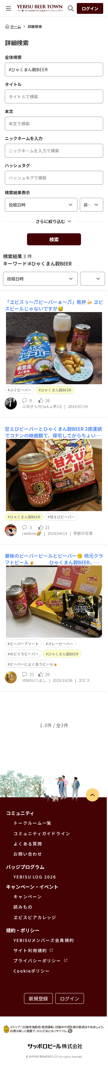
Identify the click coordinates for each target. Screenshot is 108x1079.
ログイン (90, 8)
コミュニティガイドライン (42, 833)
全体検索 (13, 57)
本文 (9, 111)
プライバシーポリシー (37, 961)
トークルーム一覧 (33, 823)
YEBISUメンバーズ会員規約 (44, 940)
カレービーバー (60, 643)
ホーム (15, 26)
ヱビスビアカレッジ (35, 917)
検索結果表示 (17, 192)
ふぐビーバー (21, 389)
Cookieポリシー (32, 971)
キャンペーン (28, 897)
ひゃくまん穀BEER (56, 389)
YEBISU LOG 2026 (35, 877)
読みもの (23, 907)
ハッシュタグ (17, 165)
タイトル (13, 84)
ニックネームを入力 (24, 138)
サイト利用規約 (30, 950)
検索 (54, 239)
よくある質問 (28, 844)
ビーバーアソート (24, 643)
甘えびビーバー (62, 516)
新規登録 (38, 998)
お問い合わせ (28, 854)
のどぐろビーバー (24, 653)
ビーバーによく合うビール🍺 (34, 664)
